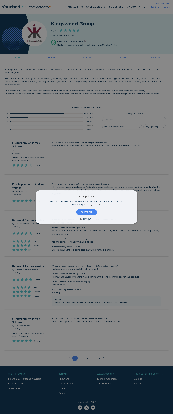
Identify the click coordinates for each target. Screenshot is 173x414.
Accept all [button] (86, 212)
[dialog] (86, 207)
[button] (86, 219)
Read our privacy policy (92, 205)
